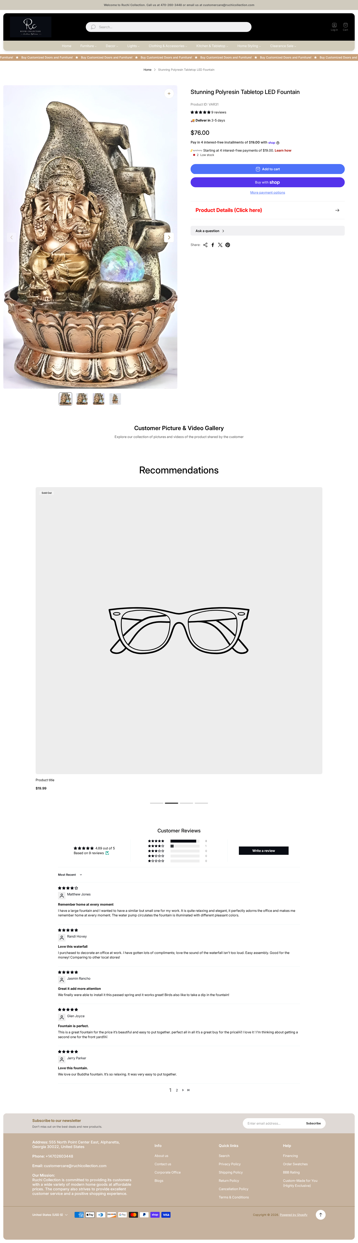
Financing (290, 1156)
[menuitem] (67, 46)
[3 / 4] (98, 399)
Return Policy (229, 1181)
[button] (201, 112)
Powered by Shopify (293, 1214)
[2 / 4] (82, 399)
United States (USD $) (302, 27)
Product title (45, 780)
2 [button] (177, 1090)
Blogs (159, 1181)
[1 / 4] (65, 399)
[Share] (205, 244)
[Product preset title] (179, 630)
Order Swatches (295, 1164)
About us (161, 1156)
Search (224, 1156)
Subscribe (313, 1123)
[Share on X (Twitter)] (220, 244)
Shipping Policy (231, 1172)
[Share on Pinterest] (227, 244)
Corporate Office (168, 1172)
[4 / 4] (115, 399)
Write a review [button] (263, 851)
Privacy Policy (230, 1164)
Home (147, 69)
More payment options (267, 193)
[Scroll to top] (321, 1215)
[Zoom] (169, 94)
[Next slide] (169, 237)
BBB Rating (291, 1172)
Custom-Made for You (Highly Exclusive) (300, 1183)
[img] (68, 888)
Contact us (163, 1164)
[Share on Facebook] (212, 244)
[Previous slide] (12, 237)
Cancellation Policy (233, 1189)
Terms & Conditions (234, 1197)
